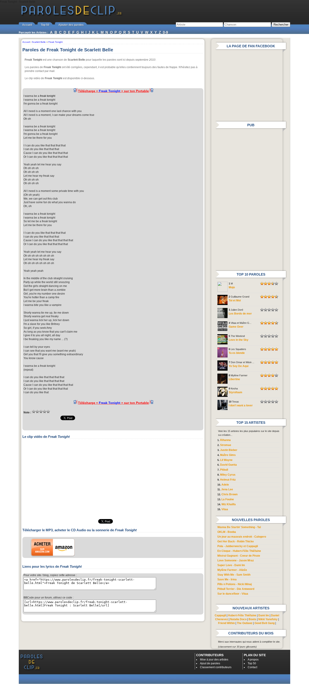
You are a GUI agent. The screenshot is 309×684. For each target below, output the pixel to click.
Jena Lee (227, 489)
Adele (225, 484)
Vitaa (224, 509)
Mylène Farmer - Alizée (232, 570)
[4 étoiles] (44, 411)
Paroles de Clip (71, 15)
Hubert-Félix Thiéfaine (242, 615)
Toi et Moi (235, 300)
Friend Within (226, 623)
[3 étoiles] (41, 411)
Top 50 (45, 24)
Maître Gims (228, 455)
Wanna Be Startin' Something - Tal (239, 527)
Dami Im (263, 615)
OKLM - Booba (226, 532)
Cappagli (220, 615)
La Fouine (227, 499)
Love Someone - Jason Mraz (235, 560)
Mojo (232, 287)
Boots (252, 619)
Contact (252, 667)
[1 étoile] (34, 411)
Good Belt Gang (264, 623)
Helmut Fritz (228, 479)
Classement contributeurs (215, 667)
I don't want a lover (241, 405)
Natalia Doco (238, 619)
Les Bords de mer (240, 313)
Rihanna (225, 440)
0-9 (165, 32)
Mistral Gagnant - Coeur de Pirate (238, 555)
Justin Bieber (228, 450)
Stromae (225, 445)
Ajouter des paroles (71, 24)
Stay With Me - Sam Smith (233, 574)
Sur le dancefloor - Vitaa (232, 593)
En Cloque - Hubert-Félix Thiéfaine (239, 551)
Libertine (234, 379)
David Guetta (228, 464)
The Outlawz (244, 623)
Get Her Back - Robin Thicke (235, 541)
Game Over (236, 326)
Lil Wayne (226, 460)
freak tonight (47, 96)
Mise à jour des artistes (214, 659)
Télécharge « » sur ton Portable (113, 91)
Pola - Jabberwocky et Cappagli (237, 546)
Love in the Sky (238, 339)
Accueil (27, 24)
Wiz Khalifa (228, 504)
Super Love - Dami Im (231, 565)
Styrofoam (235, 392)
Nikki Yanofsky (268, 619)
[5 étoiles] (48, 411)
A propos (253, 659)
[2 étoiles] (37, 411)
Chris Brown (229, 494)
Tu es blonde (237, 353)
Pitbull (224, 469)
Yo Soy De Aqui (238, 366)
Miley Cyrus (227, 474)
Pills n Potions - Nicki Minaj (234, 584)
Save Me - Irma (227, 579)
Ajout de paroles (210, 663)
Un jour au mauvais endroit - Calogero (241, 536)
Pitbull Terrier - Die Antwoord (235, 589)
